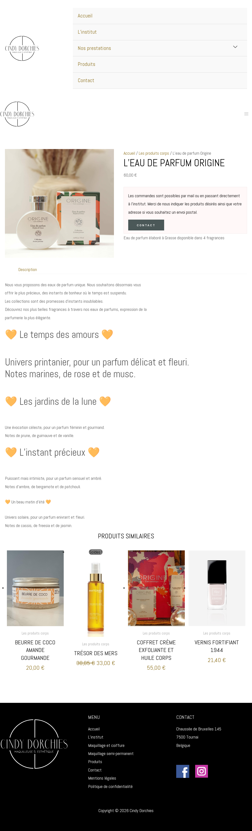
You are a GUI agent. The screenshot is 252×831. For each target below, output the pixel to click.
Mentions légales (102, 778)
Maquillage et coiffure (106, 745)
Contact (86, 80)
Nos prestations (94, 48)
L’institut (87, 32)
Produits (86, 64)
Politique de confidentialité (110, 786)
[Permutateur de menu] (235, 47)
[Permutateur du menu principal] (246, 114)
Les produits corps (154, 153)
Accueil (85, 15)
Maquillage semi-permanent (111, 753)
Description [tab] (27, 269)
